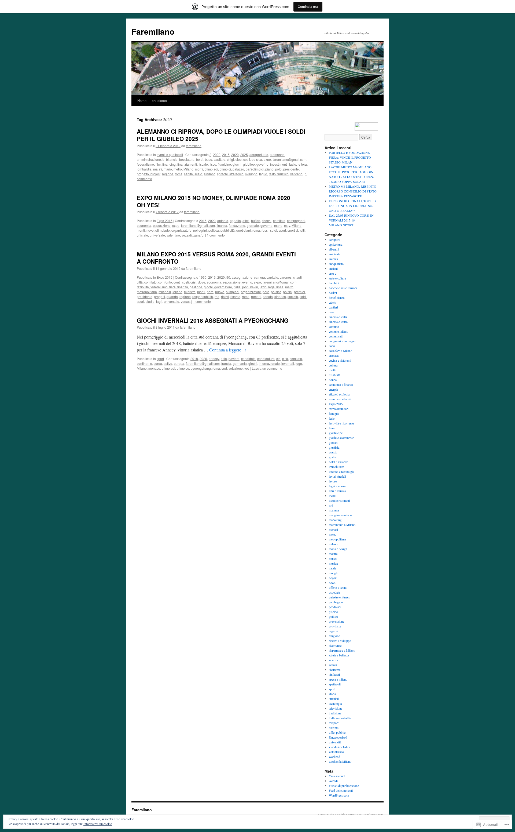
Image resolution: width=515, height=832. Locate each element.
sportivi (293, 230)
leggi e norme (337, 486)
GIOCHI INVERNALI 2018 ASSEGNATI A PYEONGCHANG (212, 320)
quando (172, 296)
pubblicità (227, 230)
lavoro (333, 481)
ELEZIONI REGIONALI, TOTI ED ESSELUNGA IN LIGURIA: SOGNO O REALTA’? (352, 206)
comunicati (336, 336)
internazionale (269, 363)
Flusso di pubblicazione (344, 785)
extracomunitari (338, 408)
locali (332, 495)
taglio (263, 174)
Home (141, 100)
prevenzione (336, 621)
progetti (159, 296)
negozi (333, 578)
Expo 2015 (164, 220)
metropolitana (147, 291)
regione (167, 174)
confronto (165, 282)
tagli (159, 301)
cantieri (333, 307)
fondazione (237, 225)
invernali (287, 363)
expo (267, 159)
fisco (212, 164)
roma (178, 174)
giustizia (334, 447)
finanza (221, 225)
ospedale (334, 592)
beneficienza (336, 297)
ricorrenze (335, 645)
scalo (198, 174)
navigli (333, 573)
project (155, 174)
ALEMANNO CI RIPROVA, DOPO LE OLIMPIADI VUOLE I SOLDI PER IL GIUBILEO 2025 (221, 135)
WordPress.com (339, 795)
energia (333, 389)
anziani (333, 268)
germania (240, 363)
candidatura (266, 358)
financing (169, 164)
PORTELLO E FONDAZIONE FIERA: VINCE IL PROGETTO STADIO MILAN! (350, 157)
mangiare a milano (340, 515)
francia (226, 363)
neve (150, 230)
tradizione (335, 713)
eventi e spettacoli (170, 154)
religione (334, 636)
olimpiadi (211, 169)
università (335, 742)
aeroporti (334, 239)
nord (210, 291)
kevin (254, 287)
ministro (190, 291)
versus (185, 301)
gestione (196, 287)
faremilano (193, 145)
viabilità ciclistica (339, 747)
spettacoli (335, 684)
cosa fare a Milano (340, 350)
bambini (334, 283)
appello (235, 220)
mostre (333, 553)
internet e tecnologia (341, 471)
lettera (302, 164)
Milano (188, 169)
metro (178, 169)
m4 (331, 505)
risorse (235, 296)
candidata (248, 358)
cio (278, 358)
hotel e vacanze (338, 462)
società (293, 296)
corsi (332, 346)
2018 (194, 358)
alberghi (334, 249)
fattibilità (143, 287)
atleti (245, 220)
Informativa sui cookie (97, 824)
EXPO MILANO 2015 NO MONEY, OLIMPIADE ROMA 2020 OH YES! (213, 201)
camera (259, 277)
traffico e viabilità (340, 718)
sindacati (334, 674)
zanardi (198, 235)
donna (333, 379)
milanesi (165, 291)
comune (334, 326)
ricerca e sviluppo (340, 640)
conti (177, 282)
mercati (333, 529)
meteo (332, 534)
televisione (335, 708)
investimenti (279, 164)
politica (213, 230)
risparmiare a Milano (342, 650)
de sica (257, 159)
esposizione (162, 225)
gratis (332, 457)
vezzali (187, 235)
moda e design (338, 549)
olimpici (225, 169)
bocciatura (186, 159)
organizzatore (181, 230)
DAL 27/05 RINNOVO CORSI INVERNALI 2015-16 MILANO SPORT (352, 220)
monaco (154, 368)
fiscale (203, 164)
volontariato (336, 752)
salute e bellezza (339, 655)
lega (271, 287)
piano (269, 169)
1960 (203, 277)
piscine (333, 611)
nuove (219, 291)
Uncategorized (338, 737)
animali (333, 259)
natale (332, 568)
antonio (222, 220)
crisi (193, 282)
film (158, 164)
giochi (237, 164)
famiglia (334, 413)
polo (278, 169)
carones (286, 277)
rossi (265, 230)
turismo (334, 727)
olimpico (183, 368)
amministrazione (149, 159)
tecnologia (335, 703)
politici (287, 291)
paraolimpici (255, 169)
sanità (188, 174)
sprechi (222, 174)
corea (158, 363)
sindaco (209, 174)
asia (224, 358)
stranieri (334, 698)
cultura (333, 365)
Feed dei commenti (341, 790)
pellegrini (200, 230)
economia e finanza (341, 384)
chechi (266, 220)
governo (262, 164)
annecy (214, 358)
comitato (279, 220)
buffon (255, 220)
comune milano (338, 331)
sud (224, 368)
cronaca (334, 355)
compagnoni (296, 220)
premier (299, 291)
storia (332, 694)
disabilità (334, 375)
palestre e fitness (339, 597)
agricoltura (335, 244)
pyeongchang (201, 368)
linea (280, 287)
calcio (332, 302)
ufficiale (142, 235)
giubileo (249, 164)
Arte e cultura (337, 278)
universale (157, 235)
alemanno (277, 154)
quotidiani (243, 230)
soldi (273, 230)
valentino (173, 235)
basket (333, 292)
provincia (335, 626)
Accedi (333, 781)
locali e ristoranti (339, 500)
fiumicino (224, 164)
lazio (292, 164)
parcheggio (336, 602)
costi (246, 159)
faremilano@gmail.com (289, 159)
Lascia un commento (267, 368)
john (245, 287)
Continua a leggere (228, 350)
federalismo (145, 164)
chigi (230, 159)
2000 (216, 154)
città (140, 282)
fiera (172, 287)
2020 (235, 154)
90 (228, 277)
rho (217, 296)
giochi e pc (336, 433)
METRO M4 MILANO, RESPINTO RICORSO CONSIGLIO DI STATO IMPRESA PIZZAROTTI (353, 191)
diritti (332, 370)
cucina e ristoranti (340, 360)
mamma (334, 510)
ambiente (334, 254)
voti (246, 368)
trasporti (334, 723)
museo (333, 558)
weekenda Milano (340, 761)
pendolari (335, 607)
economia (144, 225)
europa (179, 363)
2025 (244, 154)
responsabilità (202, 296)
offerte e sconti (338, 587)
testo (272, 174)
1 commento (216, 235)
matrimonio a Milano (342, 524)
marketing (335, 520)
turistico (283, 174)
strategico (236, 174)
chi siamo (159, 100)
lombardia (144, 169)
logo (299, 363)
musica (333, 563)
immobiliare (336, 466)
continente (144, 363)
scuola (333, 665)
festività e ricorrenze (341, 423)
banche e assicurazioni (343, 288)
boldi (199, 159)
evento (247, 282)
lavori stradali (337, 476)
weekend (334, 756)
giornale (253, 225)
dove (201, 282)
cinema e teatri (338, 317)
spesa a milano (338, 679)
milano (333, 544)
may (287, 225)
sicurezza (334, 669)
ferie (331, 418)
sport (282, 230)
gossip (333, 452)
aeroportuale (258, 154)
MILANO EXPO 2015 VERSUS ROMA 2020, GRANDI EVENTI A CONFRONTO (216, 257)
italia (237, 287)
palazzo (238, 169)
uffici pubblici (337, 732)
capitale (219, 159)
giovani (333, 442)
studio (150, 301)
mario (168, 169)
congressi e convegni (342, 341)
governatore (223, 287)
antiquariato (336, 263)
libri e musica (337, 491)
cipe (239, 159)
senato (268, 296)
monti (199, 169)
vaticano (296, 174)
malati (157, 169)
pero (266, 291)
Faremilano (152, 31)
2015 (226, 154)
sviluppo (251, 174)
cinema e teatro (338, 321)
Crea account (337, 776)
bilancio (172, 159)
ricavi (225, 296)
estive (168, 363)
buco (208, 159)
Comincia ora (308, 7)
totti (302, 230)
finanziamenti (187, 164)
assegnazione (242, 277)
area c (332, 273)
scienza (333, 660)
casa (331, 312)
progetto (143, 174)
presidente (291, 169)
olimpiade (162, 230)
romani (256, 296)
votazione (236, 368)
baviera (234, 358)
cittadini (298, 277)
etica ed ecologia (339, 394)
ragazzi (333, 631)
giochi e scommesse (341, 437)
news (332, 582)
